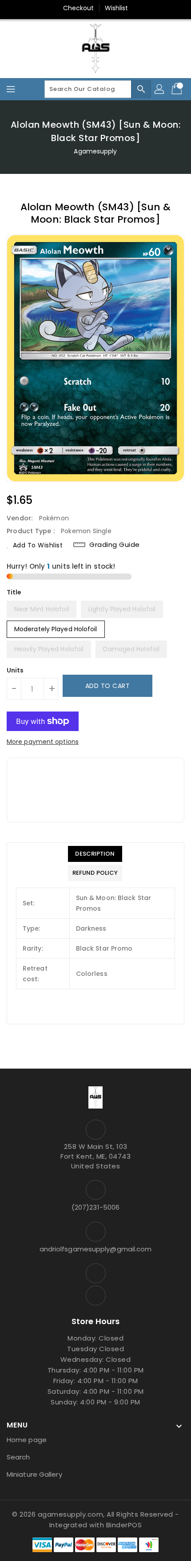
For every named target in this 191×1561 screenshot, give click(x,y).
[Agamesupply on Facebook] (95, 1273)
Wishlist (116, 8)
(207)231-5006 (95, 1207)
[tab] (95, 854)
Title (14, 592)
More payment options (43, 741)
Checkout (78, 8)
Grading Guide (114, 544)
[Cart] (178, 89)
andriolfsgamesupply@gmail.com (96, 1249)
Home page (27, 1439)
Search (18, 1457)
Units (15, 670)
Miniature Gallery (34, 1474)
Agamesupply (95, 151)
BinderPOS (124, 1525)
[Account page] (160, 89)
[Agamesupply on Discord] (95, 1295)
